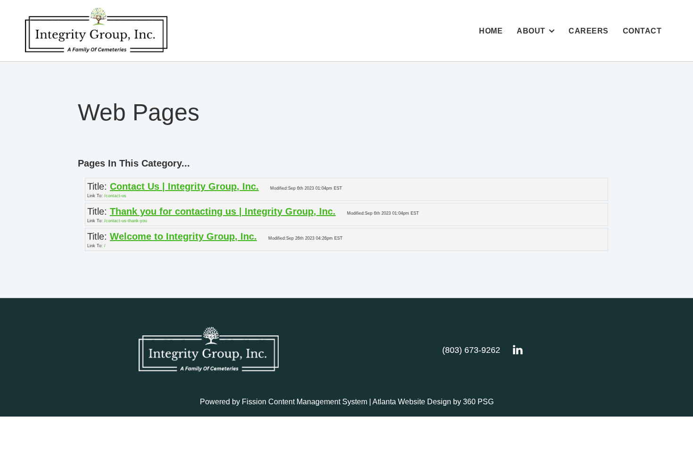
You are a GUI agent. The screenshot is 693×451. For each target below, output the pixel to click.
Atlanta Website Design (411, 402)
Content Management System (317, 402)
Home (491, 31)
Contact (642, 31)
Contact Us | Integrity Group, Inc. (184, 186)
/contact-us (115, 195)
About (531, 31)
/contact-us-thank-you (125, 220)
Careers (589, 31)
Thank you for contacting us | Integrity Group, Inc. (223, 211)
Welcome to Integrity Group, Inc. (183, 236)
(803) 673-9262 (471, 350)
